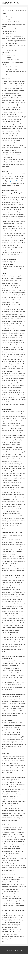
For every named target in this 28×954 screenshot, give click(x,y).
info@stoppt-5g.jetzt (14, 181)
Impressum (18, 950)
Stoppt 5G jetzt (10, 2)
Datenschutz (10, 950)
